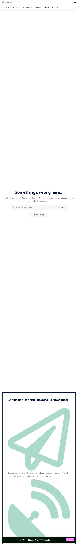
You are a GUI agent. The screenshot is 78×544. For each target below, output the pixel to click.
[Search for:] (36, 207)
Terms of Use (45, 540)
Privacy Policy (33, 540)
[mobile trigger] (74, 2)
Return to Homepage (39, 215)
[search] (71, 3)
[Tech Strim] (7, 2)
